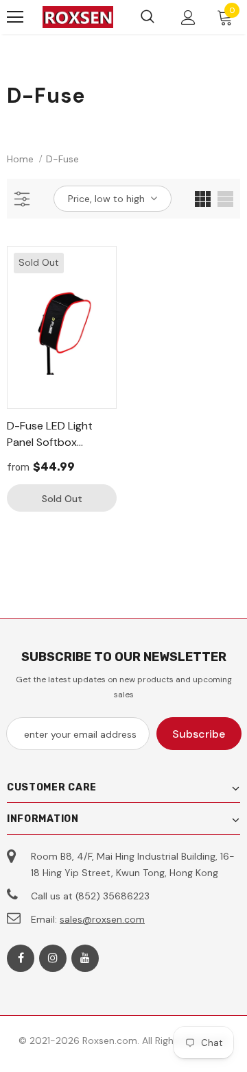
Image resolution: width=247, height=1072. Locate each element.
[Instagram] (53, 958)
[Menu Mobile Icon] (15, 17)
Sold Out (62, 499)
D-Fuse (62, 159)
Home (20, 159)
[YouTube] (85, 958)
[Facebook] (20, 958)
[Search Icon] (147, 17)
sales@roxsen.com (102, 919)
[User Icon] (188, 17)
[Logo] (78, 17)
